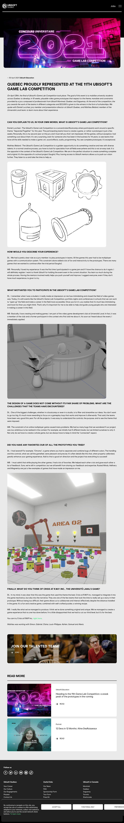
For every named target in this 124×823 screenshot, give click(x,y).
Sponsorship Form (50, 792)
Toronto (86, 794)
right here (37, 618)
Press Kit (46, 797)
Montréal (86, 786)
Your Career (8, 786)
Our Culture (8, 789)
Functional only (87, 807)
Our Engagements (10, 792)
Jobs (113, 6)
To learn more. (15, 814)
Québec (86, 789)
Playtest (7, 794)
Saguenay (87, 792)
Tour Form (47, 794)
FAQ (45, 789)
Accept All (56, 807)
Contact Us (8, 797)
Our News (47, 786)
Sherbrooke (87, 797)
